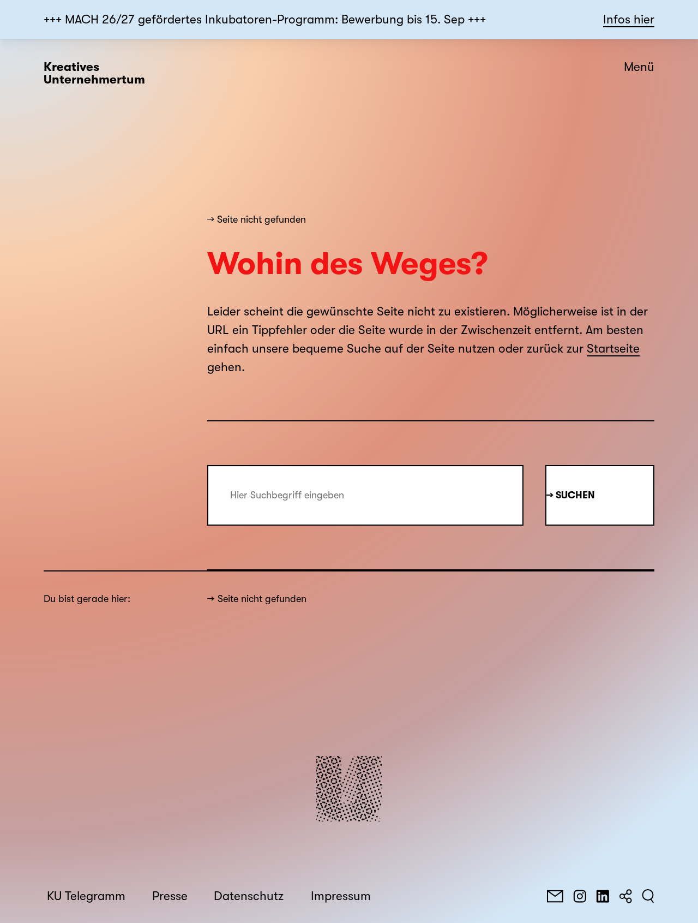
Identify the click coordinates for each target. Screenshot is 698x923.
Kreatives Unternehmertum (94, 73)
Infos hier (628, 20)
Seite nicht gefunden (262, 598)
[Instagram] (579, 896)
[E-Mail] (555, 896)
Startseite (613, 349)
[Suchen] (648, 896)
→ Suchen (570, 495)
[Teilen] (625, 896)
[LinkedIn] (602, 896)
